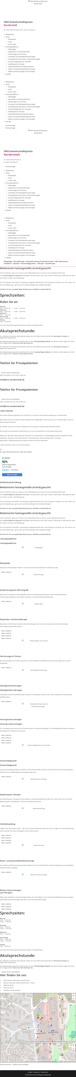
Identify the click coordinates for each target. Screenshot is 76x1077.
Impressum (36, 1072)
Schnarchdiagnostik (8, 761)
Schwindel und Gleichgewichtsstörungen (21, 57)
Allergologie (12, 49)
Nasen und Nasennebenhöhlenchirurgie (21, 69)
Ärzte (10, 42)
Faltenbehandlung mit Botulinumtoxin (21, 66)
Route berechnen (5, 1064)
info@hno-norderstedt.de (41, 289)
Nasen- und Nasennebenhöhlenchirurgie (17, 861)
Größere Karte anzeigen (20, 1064)
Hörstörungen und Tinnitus (17, 54)
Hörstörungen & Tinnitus (10, 656)
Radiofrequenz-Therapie (16, 64)
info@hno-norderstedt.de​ (12, 406)
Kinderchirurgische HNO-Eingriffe (14, 590)
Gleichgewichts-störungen (11, 690)
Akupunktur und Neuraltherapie (19, 52)
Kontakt (8, 74)
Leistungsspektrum (12, 47)
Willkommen (10, 34)
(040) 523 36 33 (5, 358)
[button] (38, 78)
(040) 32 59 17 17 (5, 368)
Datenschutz (44, 1072)
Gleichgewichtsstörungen (10, 685)
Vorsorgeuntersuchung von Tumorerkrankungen (24, 59)
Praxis (8, 37)
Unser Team (12, 44)
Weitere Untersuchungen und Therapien (21, 71)
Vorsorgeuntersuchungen (11, 719)
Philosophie (12, 39)
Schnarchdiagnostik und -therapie (19, 62)
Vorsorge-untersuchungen (11, 724)
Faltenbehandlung (7, 824)
